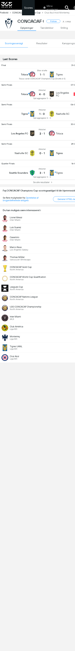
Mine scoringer (52, 7)
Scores (28, 7)
